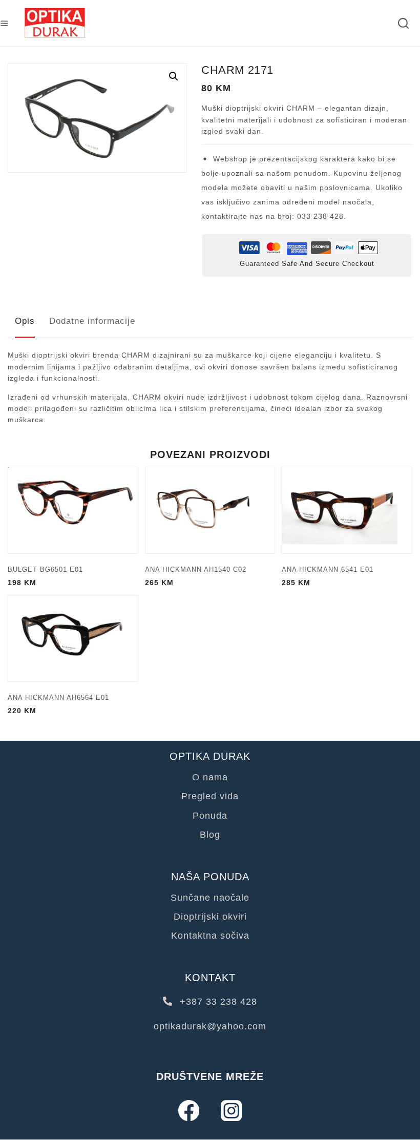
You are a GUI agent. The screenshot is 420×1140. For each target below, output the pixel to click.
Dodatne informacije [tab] (92, 321)
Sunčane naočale (210, 898)
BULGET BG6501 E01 (45, 569)
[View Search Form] (403, 23)
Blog (210, 835)
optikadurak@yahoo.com (210, 1026)
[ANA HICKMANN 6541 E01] (347, 510)
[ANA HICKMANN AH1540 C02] (210, 510)
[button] (173, 76)
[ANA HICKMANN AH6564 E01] (73, 638)
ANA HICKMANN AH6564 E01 (58, 697)
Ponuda (210, 816)
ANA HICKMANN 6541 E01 (327, 569)
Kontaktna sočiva (210, 935)
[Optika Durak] (55, 23)
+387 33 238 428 (217, 1002)
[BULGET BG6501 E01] (73, 510)
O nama (210, 777)
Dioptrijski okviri (210, 916)
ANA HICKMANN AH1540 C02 (195, 569)
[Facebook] (188, 1110)
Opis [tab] (25, 321)
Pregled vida (210, 796)
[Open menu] (4, 23)
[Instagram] (231, 1110)
